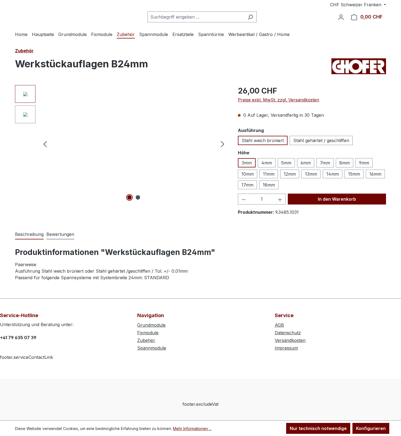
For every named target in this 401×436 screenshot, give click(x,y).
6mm (306, 163)
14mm (332, 174)
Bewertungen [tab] (60, 234)
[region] (121, 143)
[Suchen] (250, 16)
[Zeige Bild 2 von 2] (138, 197)
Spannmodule (151, 348)
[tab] (29, 234)
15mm (354, 174)
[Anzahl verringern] (243, 199)
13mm (311, 174)
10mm (247, 174)
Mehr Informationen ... (192, 428)
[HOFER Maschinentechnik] (358, 66)
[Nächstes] (223, 144)
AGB (279, 325)
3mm (247, 163)
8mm (344, 163)
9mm (364, 163)
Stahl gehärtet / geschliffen (321, 140)
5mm (286, 163)
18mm (269, 185)
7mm (325, 163)
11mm (268, 174)
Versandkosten (290, 340)
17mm (247, 185)
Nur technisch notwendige (318, 428)
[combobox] (196, 16)
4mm (266, 163)
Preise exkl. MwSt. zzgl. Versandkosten (278, 100)
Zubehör (146, 340)
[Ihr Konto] (341, 16)
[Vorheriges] (45, 144)
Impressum (286, 348)
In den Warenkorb (337, 199)
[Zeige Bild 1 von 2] (129, 197)
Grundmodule (151, 325)
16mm (375, 174)
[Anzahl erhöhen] (280, 199)
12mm (290, 174)
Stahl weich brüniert (263, 140)
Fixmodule (147, 332)
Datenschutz (288, 332)
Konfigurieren (371, 428)
